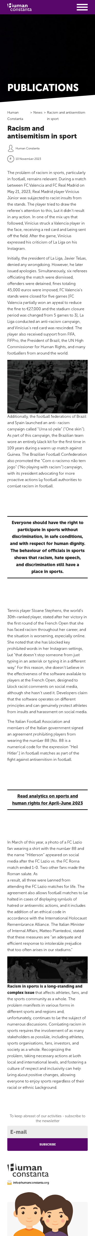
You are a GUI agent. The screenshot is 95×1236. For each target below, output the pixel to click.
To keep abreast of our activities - (47, 1118)
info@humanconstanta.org (31, 1182)
